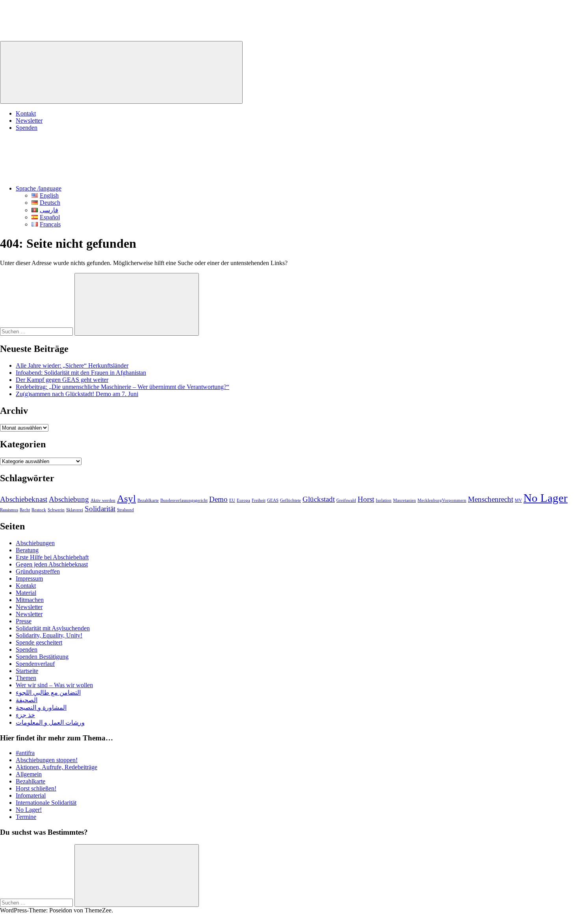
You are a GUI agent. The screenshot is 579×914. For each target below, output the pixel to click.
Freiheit (258, 500)
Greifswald (346, 500)
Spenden (26, 127)
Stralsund (125, 510)
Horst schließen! (36, 788)
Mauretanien (404, 500)
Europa (243, 500)
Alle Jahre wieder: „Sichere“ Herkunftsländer (72, 365)
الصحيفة (26, 700)
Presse (24, 621)
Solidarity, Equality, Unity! (49, 635)
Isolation (384, 500)
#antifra (25, 753)
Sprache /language (38, 188)
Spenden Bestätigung (42, 656)
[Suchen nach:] (37, 331)
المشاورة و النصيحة (41, 707)
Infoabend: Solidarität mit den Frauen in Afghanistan (81, 372)
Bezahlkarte (148, 500)
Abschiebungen (35, 543)
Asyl (126, 498)
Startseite (27, 670)
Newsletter (29, 120)
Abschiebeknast (23, 499)
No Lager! (29, 809)
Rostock (39, 510)
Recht (25, 510)
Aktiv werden (103, 500)
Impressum (29, 578)
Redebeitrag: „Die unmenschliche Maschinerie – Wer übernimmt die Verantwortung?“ (122, 386)
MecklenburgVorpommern (442, 500)
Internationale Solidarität (46, 802)
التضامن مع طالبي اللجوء (48, 692)
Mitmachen (30, 599)
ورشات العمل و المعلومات (50, 722)
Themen (26, 678)
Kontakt (26, 113)
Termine (26, 816)
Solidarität (100, 509)
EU (232, 500)
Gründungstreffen (38, 571)
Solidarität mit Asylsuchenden (53, 628)
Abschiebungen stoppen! (47, 760)
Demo (218, 499)
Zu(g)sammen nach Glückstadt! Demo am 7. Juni (77, 394)
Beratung (27, 550)
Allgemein (29, 774)
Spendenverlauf (35, 663)
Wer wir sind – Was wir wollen (54, 685)
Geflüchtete (290, 500)
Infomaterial (31, 795)
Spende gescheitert (39, 642)
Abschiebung (69, 499)
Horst (366, 499)
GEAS (272, 500)
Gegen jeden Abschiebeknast (52, 564)
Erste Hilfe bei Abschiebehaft (52, 557)
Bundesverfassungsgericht (184, 500)
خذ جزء (25, 715)
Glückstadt (318, 499)
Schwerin (56, 510)
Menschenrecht (490, 499)
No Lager (545, 498)
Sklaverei (74, 510)
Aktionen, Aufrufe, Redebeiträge (56, 767)
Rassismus (9, 510)
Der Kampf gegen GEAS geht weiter (62, 379)
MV (518, 500)
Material (26, 592)
